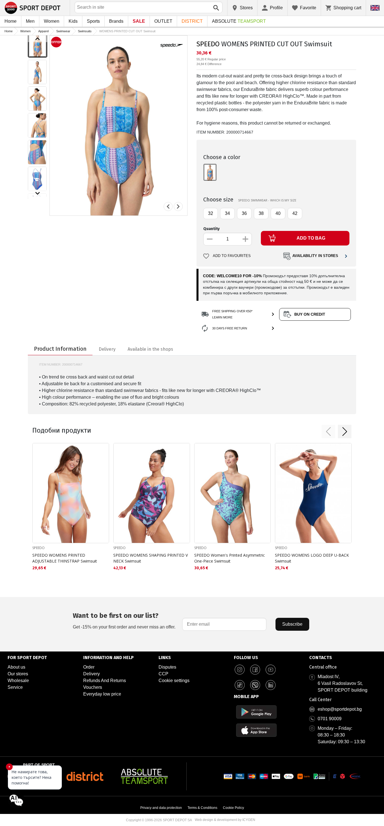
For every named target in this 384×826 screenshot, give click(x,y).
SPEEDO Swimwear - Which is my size (267, 200)
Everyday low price (102, 694)
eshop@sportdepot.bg (340, 709)
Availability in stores (315, 256)
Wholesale (18, 680)
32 (210, 213)
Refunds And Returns (104, 680)
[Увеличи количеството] (245, 239)
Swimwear (63, 31)
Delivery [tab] (107, 349)
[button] (328, 432)
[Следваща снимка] (178, 206)
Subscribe (292, 624)
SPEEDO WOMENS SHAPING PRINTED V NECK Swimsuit (150, 558)
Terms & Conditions (202, 808)
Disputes (167, 667)
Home (10, 21)
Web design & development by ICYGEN (225, 820)
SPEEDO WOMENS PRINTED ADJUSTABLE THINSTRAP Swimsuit (64, 558)
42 (294, 213)
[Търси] (216, 7)
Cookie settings (174, 680)
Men (30, 21)
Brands (116, 21)
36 (244, 213)
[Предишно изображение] (37, 38)
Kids (73, 21)
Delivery (91, 673)
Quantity (211, 228)
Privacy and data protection (161, 808)
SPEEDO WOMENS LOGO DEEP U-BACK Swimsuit (312, 558)
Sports (93, 21)
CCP (163, 673)
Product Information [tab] (60, 348)
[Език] (375, 8)
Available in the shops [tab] (150, 349)
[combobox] (148, 7)
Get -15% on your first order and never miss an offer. (124, 620)
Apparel (43, 31)
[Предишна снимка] (168, 206)
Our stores (18, 673)
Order (88, 667)
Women (51, 21)
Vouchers (92, 687)
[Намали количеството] (209, 239)
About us (16, 667)
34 (227, 213)
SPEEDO (208, 44)
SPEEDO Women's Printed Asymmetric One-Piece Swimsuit (229, 558)
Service (15, 687)
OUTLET (163, 21)
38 (261, 213)
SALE (139, 21)
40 (278, 213)
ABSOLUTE (239, 21)
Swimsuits (85, 31)
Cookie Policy (233, 808)
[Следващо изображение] (37, 193)
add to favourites (232, 256)
